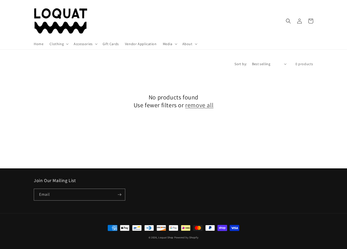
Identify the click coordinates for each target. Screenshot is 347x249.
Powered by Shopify (186, 237)
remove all (199, 105)
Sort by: (240, 64)
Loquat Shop (166, 237)
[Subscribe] (119, 195)
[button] (58, 44)
